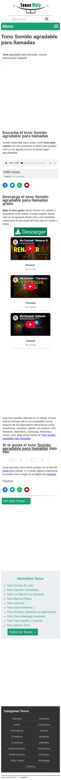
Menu (8, 26)
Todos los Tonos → (23, 632)
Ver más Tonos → (16, 501)
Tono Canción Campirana (23, 589)
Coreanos (16, 736)
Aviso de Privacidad (8, 777)
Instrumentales (18, 176)
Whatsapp (44, 760)
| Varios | (30, 766)
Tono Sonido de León (20, 585)
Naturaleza (44, 748)
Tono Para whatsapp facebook (26, 616)
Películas (44, 754)
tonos (6, 470)
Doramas (44, 736)
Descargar (33, 232)
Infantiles (44, 742)
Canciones (44, 724)
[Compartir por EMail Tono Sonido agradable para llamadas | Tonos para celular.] (26, 185)
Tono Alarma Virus (18, 625)
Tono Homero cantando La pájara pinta (31, 611)
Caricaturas (16, 730)
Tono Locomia (15, 603)
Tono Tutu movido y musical (24, 620)
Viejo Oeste (17, 760)
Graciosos (17, 742)
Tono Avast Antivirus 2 (21, 607)
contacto (51, 474)
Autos (17, 724)
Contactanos (23, 777)
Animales (44, 718)
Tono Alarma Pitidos (19, 598)
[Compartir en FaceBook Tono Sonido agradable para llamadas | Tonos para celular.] (5, 185)
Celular (44, 730)
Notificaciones (17, 754)
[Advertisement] (30, 97)
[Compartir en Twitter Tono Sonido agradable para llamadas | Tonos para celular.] (12, 185)
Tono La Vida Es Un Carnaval (25, 594)
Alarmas (17, 718)
